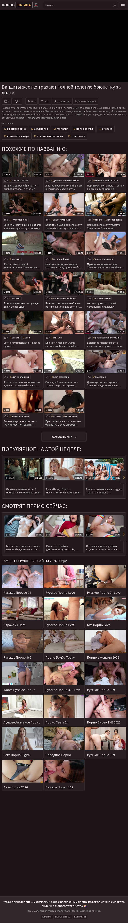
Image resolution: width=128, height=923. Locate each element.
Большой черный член (106, 180)
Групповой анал (20, 220)
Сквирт (98, 220)
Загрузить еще (62, 437)
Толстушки (78, 136)
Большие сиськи (20, 180)
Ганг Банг (62, 128)
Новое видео (62, 916)
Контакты (80, 916)
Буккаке (57, 416)
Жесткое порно (16, 128)
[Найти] (114, 5)
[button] (123, 477)
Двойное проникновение (66, 180)
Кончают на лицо (18, 136)
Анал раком (100, 377)
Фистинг (107, 128)
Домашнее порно (20, 416)
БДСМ (27, 338)
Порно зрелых (85, 128)
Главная (46, 916)
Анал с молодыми (21, 377)
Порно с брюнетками (50, 136)
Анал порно (41, 128)
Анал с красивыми (62, 220)
